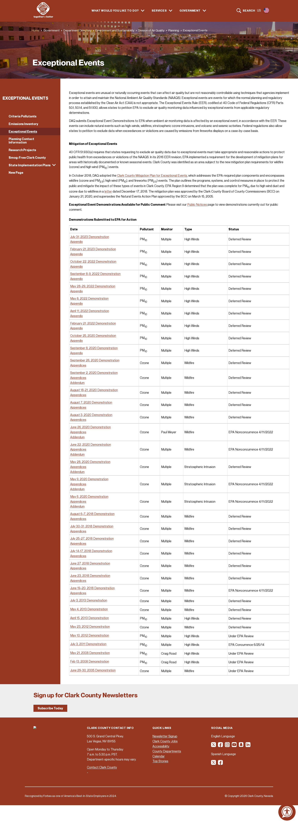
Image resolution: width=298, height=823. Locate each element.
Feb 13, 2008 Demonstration (89, 661)
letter (108, 191)
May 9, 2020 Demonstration (89, 479)
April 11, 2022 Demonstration (89, 311)
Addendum (77, 383)
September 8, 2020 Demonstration (94, 348)
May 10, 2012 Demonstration (89, 635)
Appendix (76, 241)
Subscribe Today (50, 708)
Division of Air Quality (151, 30)
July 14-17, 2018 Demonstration (91, 551)
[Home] (43, 17)
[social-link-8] (220, 763)
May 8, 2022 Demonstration (89, 298)
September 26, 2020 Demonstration (94, 360)
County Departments (166, 751)
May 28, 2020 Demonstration (90, 462)
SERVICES (159, 10)
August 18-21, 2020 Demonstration (94, 390)
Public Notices (197, 204)
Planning (173, 30)
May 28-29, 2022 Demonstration (92, 286)
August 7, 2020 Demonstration (91, 402)
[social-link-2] (220, 746)
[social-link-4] (234, 746)
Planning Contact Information (21, 140)
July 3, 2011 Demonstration (88, 644)
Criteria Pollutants (22, 116)
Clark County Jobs (165, 741)
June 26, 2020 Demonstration (90, 427)
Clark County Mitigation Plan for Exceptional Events (152, 175)
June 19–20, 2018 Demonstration (92, 588)
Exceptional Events (23, 131)
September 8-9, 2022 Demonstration (95, 274)
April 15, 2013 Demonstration (89, 618)
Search (249, 10)
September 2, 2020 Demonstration (94, 373)
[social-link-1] (213, 746)
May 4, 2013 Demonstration (89, 609)
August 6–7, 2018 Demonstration (92, 514)
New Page (16, 172)
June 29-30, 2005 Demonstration (93, 670)
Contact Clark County (102, 767)
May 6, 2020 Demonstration (89, 496)
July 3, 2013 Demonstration (88, 600)
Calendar (158, 756)
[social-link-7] (213, 763)
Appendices (78, 365)
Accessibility (160, 746)
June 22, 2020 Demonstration (90, 444)
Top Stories (160, 761)
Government (51, 30)
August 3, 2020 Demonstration (91, 415)
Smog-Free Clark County (27, 157)
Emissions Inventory (23, 124)
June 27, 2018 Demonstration (90, 563)
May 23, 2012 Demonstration (90, 626)
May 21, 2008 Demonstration (90, 653)
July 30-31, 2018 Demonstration (91, 526)
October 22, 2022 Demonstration (93, 261)
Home (35, 30)
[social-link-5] (241, 746)
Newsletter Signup (164, 736)
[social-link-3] (227, 746)
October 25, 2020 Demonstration (93, 335)
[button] (30, 165)
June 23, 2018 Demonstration (90, 575)
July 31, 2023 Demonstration (89, 237)
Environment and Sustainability (114, 30)
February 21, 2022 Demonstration (93, 323)
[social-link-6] (248, 746)
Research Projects (22, 150)
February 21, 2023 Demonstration (93, 249)
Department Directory (77, 30)
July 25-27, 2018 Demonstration (92, 538)
